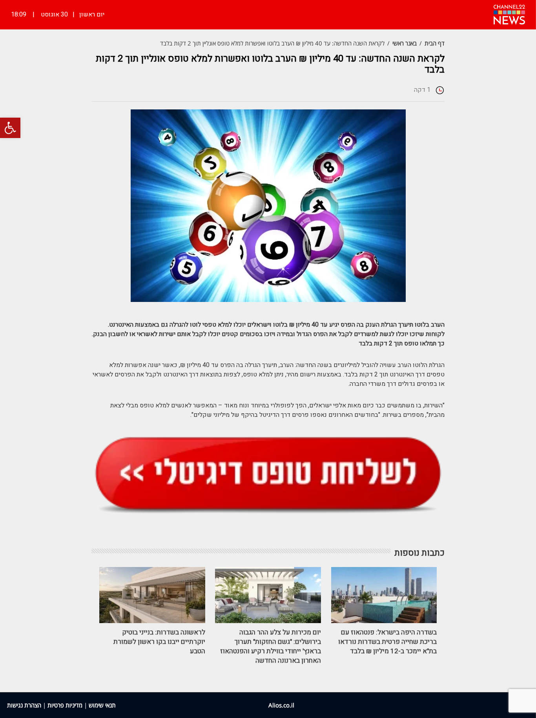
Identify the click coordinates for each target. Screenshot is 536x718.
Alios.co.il (281, 705)
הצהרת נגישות (24, 705)
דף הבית (435, 43)
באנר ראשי (404, 43)
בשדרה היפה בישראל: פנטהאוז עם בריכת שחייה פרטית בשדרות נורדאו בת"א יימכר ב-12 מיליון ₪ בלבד (387, 641)
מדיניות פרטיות (64, 705)
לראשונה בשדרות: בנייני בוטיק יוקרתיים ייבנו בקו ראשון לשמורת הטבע (159, 641)
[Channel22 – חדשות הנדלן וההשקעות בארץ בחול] (509, 14)
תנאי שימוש (102, 705)
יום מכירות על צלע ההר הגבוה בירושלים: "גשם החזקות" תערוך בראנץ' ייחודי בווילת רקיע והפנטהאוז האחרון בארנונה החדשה (270, 646)
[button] (10, 128)
